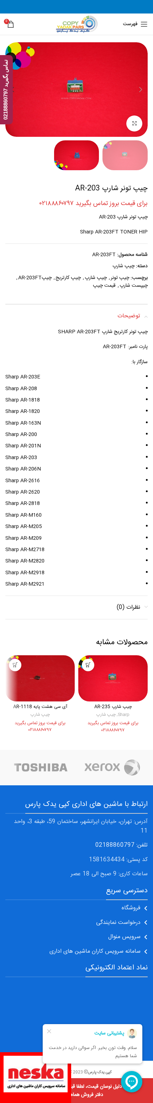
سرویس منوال (124, 937)
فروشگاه (131, 908)
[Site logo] (76, 24)
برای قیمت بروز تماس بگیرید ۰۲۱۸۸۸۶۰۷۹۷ (93, 203)
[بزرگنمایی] (134, 123)
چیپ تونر (120, 278)
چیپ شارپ (123, 266)
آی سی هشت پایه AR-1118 (40, 707)
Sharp (124, 714)
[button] (140, 89)
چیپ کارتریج (68, 278)
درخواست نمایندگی (118, 922)
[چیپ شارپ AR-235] (113, 678)
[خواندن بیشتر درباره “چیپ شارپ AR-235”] (88, 665)
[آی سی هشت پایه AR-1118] (40, 678)
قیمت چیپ (104, 285)
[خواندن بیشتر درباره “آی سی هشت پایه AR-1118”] (15, 665)
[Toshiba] (40, 767)
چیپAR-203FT (35, 278)
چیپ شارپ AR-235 (113, 707)
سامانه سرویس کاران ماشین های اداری (95, 951)
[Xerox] (112, 767)
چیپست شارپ (134, 285)
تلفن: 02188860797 (121, 845)
